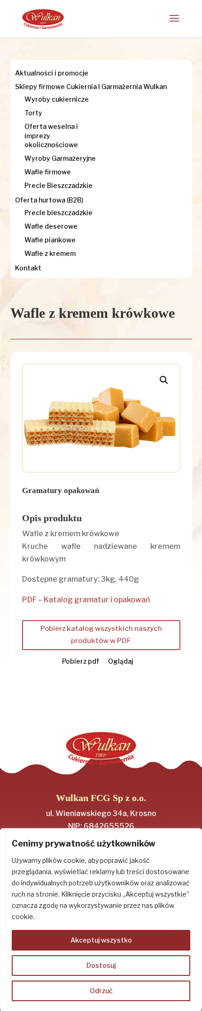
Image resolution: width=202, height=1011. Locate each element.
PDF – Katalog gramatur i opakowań (86, 599)
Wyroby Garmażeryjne (60, 158)
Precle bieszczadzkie (58, 213)
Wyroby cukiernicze (56, 99)
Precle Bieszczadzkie (58, 185)
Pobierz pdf (80, 661)
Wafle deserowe (51, 226)
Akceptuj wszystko (101, 940)
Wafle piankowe (50, 240)
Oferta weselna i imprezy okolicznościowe (51, 135)
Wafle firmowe (47, 172)
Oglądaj (120, 661)
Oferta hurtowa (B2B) (49, 200)
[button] (163, 380)
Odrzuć (101, 991)
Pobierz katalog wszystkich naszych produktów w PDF (101, 634)
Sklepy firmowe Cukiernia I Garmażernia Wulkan (91, 86)
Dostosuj (101, 965)
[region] (101, 919)
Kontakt (28, 268)
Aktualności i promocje (51, 73)
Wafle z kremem (50, 253)
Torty (33, 113)
